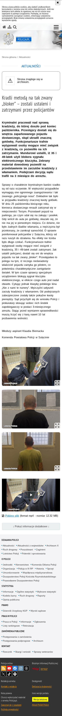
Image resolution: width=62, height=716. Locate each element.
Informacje (8, 591)
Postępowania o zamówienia (17, 637)
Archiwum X (53, 545)
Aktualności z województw (30, 545)
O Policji (6, 559)
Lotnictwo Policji (11, 553)
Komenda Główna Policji (44, 564)
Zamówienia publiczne (13, 631)
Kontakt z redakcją (9, 686)
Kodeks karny (10, 595)
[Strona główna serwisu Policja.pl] (4, 27)
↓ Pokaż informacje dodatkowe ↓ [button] (31, 526)
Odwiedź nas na (9, 668)
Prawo (5, 605)
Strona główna (9, 57)
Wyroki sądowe (38, 610)
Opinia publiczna (11, 599)
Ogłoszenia (40, 621)
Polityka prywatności (9, 709)
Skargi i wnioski (23, 652)
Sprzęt (50, 568)
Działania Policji (10, 540)
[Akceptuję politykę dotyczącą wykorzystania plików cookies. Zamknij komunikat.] (57, 2)
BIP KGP (44, 669)
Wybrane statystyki (46, 591)
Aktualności (24, 57)
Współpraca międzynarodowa (37, 572)
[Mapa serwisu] (9, 27)
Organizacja (9, 568)
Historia (40, 568)
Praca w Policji (9, 616)
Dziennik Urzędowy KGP (15, 610)
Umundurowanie (11, 572)
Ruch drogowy (10, 549)
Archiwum (38, 641)
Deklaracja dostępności (42, 686)
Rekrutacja (28, 625)
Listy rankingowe (11, 625)
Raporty (41, 595)
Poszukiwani (27, 549)
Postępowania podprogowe (16, 641)
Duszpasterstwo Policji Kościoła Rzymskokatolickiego (29, 576)
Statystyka (7, 586)
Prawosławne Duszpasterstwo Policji (21, 580)
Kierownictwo (22, 564)
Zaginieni (40, 549)
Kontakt (6, 646)
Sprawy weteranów (43, 652)
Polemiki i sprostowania (33, 553)
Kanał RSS (3, 668)
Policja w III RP (25, 568)
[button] (56, 27)
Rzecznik (7, 652)
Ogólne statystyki (25, 591)
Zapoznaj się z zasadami (11, 704)
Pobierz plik (12, 515)
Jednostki (7, 564)
